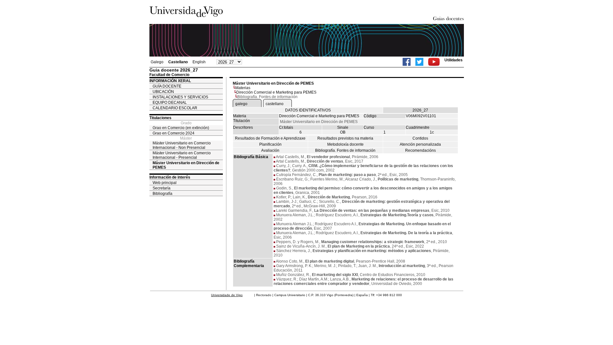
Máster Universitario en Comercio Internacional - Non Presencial (182, 145)
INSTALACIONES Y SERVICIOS (180, 97)
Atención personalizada (420, 144)
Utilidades (453, 60)
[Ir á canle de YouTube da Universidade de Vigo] (434, 62)
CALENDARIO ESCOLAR (175, 108)
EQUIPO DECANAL (170, 102)
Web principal (165, 182)
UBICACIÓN (163, 91)
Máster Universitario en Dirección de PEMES (186, 165)
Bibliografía (162, 193)
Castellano (178, 62)
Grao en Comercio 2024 (173, 133)
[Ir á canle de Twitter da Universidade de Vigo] (419, 62)
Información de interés (169, 177)
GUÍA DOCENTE (167, 86)
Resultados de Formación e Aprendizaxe (270, 138)
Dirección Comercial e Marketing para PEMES (276, 92)
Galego (157, 62)
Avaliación (270, 150)
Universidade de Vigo (227, 295)
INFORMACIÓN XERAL (170, 81)
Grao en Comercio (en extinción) (181, 128)
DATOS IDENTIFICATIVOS (308, 110)
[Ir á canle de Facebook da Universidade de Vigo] (407, 62)
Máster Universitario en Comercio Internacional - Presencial (182, 155)
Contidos (420, 138)
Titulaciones (160, 118)
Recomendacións (420, 150)
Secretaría (161, 188)
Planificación (270, 144)
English (199, 62)
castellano (275, 104)
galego (241, 104)
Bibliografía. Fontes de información (345, 150)
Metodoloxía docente (345, 144)
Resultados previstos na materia (345, 138)
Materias (242, 88)
